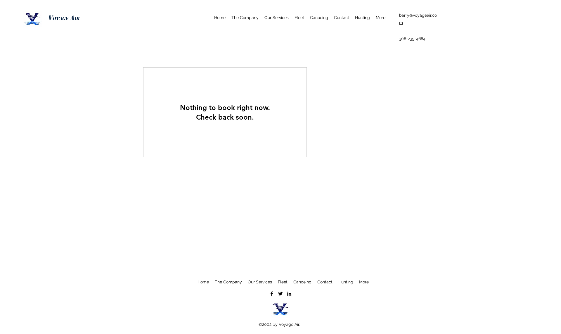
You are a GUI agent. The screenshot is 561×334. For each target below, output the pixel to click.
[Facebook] (272, 294)
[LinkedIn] (289, 294)
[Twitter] (280, 294)
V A (63, 17)
